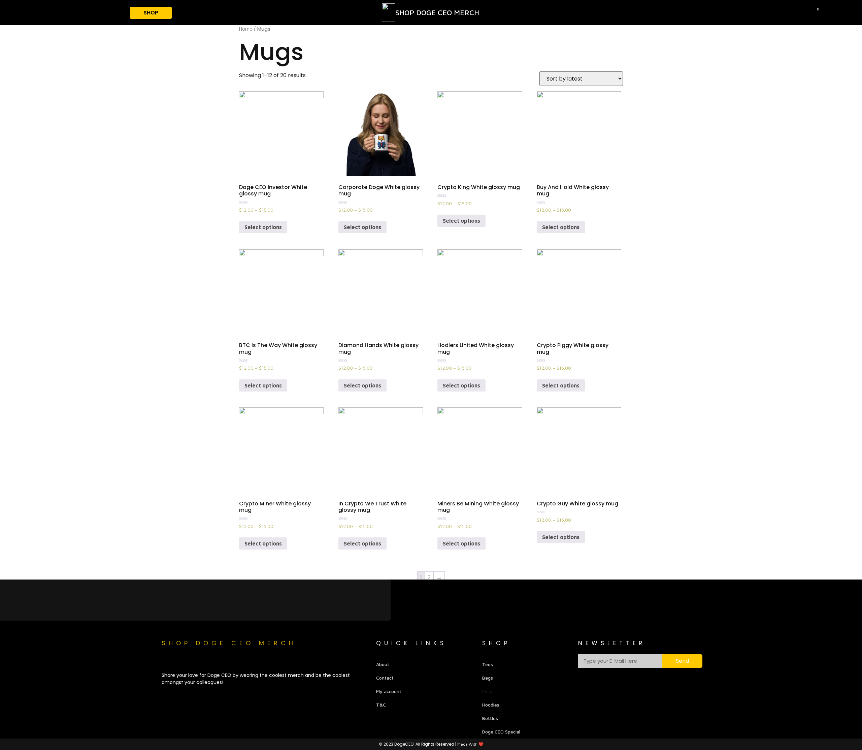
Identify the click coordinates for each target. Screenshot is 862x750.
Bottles (490, 718)
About (382, 664)
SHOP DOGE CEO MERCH (437, 12)
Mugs (488, 691)
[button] (851, 9)
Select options (263, 227)
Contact (385, 678)
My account (388, 691)
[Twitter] (192, 659)
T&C (381, 705)
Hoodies (490, 705)
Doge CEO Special (501, 732)
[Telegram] (167, 659)
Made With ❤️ (470, 744)
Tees (487, 664)
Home (245, 29)
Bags (487, 678)
